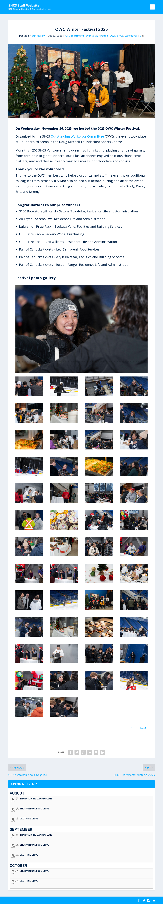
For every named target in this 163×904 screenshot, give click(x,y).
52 (76, 365)
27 (87, 361)
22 (73, 361)
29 (92, 361)
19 (65, 361)
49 (67, 365)
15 (55, 361)
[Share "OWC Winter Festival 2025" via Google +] (83, 752)
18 (63, 361)
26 (84, 361)
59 (95, 365)
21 (71, 361)
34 (106, 361)
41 (125, 361)
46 (138, 361)
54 (81, 365)
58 (92, 365)
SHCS (120, 35)
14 (52, 361)
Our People (102, 35)
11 (44, 361)
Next (143, 728)
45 (136, 361)
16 (57, 361)
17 (60, 361)
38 (117, 361)
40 (122, 361)
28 (90, 361)
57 (89, 365)
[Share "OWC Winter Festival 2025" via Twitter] (77, 752)
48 (144, 361)
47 (141, 361)
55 (84, 365)
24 (79, 361)
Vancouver (131, 35)
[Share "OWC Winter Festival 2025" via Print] (102, 752)
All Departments (75, 35)
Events (90, 35)
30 (95, 361)
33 (103, 361)
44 (133, 361)
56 (86, 365)
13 (49, 361)
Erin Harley (38, 35)
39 (119, 361)
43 (130, 361)
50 (70, 365)
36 (111, 361)
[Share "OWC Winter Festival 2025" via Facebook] (70, 752)
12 (46, 361)
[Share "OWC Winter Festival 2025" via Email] (96, 752)
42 (128, 361)
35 (109, 361)
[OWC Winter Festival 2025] (81, 372)
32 (101, 361)
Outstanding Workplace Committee (77, 136)
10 (41, 361)
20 (68, 361)
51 (73, 365)
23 (76, 361)
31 (98, 361)
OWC (113, 35)
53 (78, 365)
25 (82, 361)
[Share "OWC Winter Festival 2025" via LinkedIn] (89, 752)
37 (114, 361)
